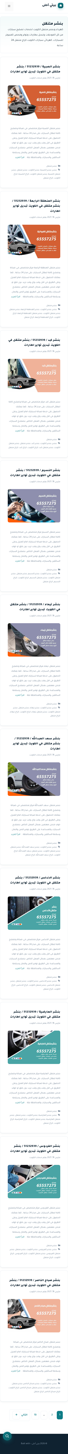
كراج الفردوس (21, 1253)
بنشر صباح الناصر (31, 1384)
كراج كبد (23, 448)
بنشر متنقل (51, 166)
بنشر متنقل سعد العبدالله (30, 851)
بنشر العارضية (45, 1115)
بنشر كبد (35, 444)
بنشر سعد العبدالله (30, 847)
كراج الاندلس (22, 985)
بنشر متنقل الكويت (38, 174)
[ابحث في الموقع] (7, 1436)
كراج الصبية (24, 174)
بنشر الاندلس (45, 981)
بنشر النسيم (33, 574)
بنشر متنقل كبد (46, 448)
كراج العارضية (21, 1119)
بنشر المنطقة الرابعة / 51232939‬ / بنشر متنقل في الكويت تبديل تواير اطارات (36, 206)
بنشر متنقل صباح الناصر (31, 1388)
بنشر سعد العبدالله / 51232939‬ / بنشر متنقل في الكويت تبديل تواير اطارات (36, 744)
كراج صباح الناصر (52, 1392)
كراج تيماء (14, 712)
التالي (21, 1415)
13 (34, 1416)
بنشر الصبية (45, 170)
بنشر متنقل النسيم (38, 578)
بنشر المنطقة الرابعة (30, 309)
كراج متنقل (48, 178)
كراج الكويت (33, 448)
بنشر (54, 170)
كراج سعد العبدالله (44, 855)
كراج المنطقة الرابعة (44, 317)
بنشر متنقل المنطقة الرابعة (30, 313)
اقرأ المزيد (19, 157)
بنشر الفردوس (45, 1250)
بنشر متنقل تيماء (39, 712)
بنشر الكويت (33, 170)
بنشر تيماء (34, 708)
